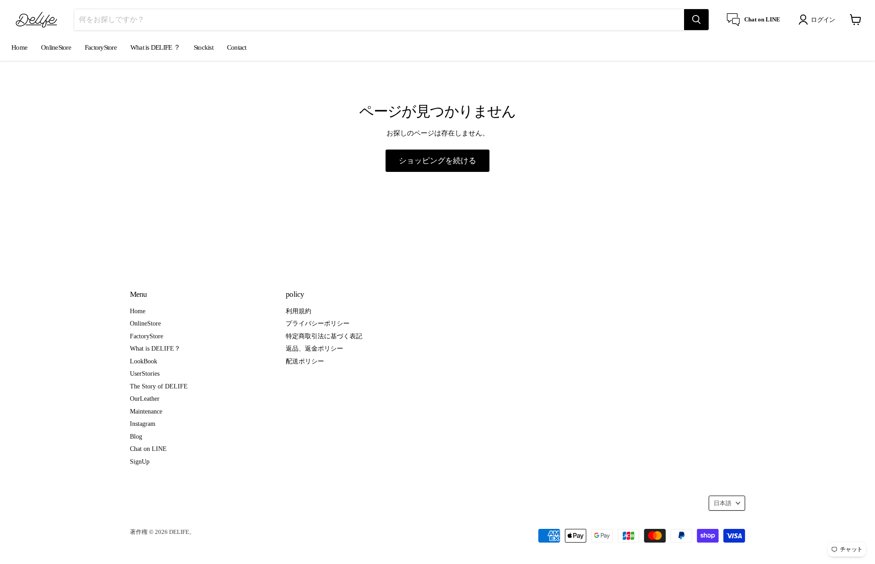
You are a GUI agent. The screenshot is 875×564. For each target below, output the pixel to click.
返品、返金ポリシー (314, 348)
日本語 (722, 503)
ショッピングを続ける (437, 160)
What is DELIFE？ (155, 348)
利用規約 (298, 311)
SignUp (139, 461)
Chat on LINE (148, 448)
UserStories (145, 373)
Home (19, 47)
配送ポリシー (305, 361)
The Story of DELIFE (159, 386)
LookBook (143, 361)
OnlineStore (56, 47)
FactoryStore (101, 47)
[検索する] (696, 19)
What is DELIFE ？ (155, 47)
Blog (136, 436)
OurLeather (145, 398)
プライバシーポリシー (318, 323)
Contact (237, 47)
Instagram (142, 423)
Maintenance (146, 411)
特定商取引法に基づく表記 (324, 336)
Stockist (203, 47)
